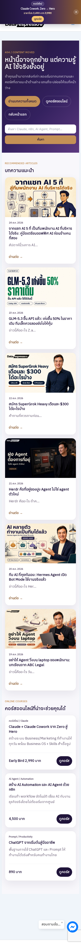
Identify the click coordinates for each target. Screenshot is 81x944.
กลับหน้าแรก (17, 114)
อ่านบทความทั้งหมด (22, 101)
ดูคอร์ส (64, 761)
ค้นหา (40, 139)
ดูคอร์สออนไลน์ (56, 101)
